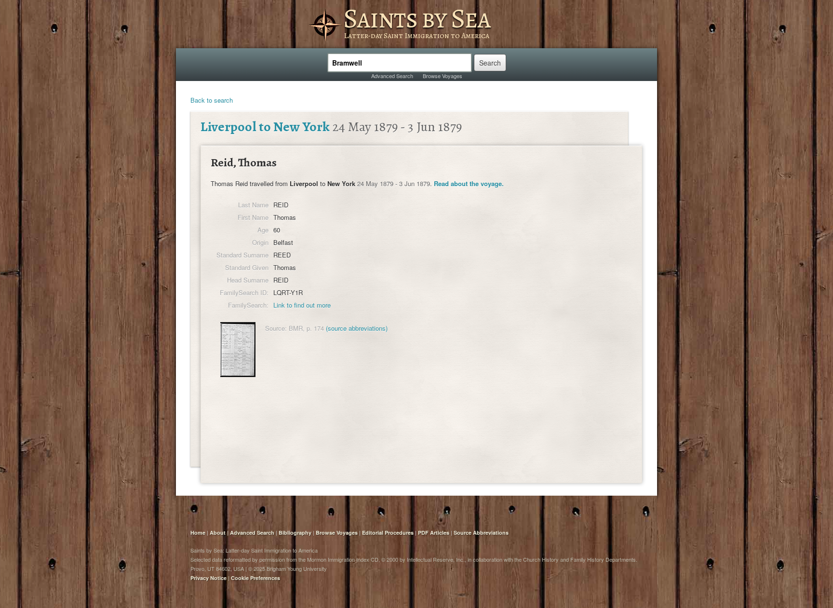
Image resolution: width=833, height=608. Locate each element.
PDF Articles (433, 532)
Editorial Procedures (388, 532)
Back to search (211, 100)
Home (197, 532)
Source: (276, 328)
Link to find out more (302, 305)
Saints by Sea (416, 18)
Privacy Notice (208, 577)
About (218, 532)
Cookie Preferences (255, 577)
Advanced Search (392, 76)
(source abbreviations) (357, 328)
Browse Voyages (442, 76)
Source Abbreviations (481, 532)
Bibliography (295, 532)
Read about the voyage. (469, 183)
